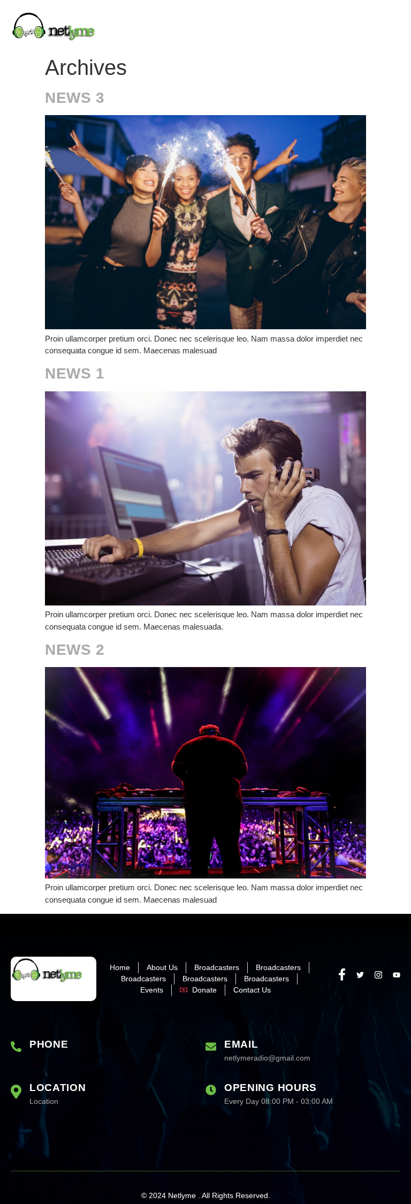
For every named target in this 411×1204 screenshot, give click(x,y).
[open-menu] (393, 28)
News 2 (75, 649)
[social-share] (342, 974)
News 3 (75, 97)
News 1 (75, 373)
